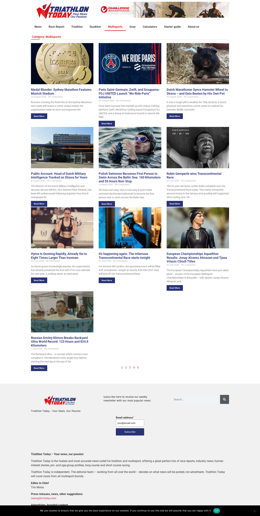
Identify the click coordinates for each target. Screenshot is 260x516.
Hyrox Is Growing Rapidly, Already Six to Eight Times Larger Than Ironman (59, 256)
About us (193, 26)
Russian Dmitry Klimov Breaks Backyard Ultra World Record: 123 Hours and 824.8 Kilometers (59, 341)
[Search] (224, 399)
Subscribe (129, 431)
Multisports (115, 26)
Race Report (56, 26)
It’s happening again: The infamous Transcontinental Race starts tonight (124, 256)
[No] (254, 510)
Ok (216, 510)
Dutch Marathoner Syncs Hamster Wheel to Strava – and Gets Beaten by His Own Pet (197, 91)
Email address (125, 417)
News (38, 26)
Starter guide (172, 26)
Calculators (150, 26)
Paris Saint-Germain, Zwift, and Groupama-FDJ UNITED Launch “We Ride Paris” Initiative (129, 93)
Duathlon (95, 26)
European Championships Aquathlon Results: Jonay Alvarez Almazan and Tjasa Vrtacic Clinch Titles (197, 257)
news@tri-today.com (43, 498)
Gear (132, 26)
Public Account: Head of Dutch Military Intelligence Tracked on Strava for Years (59, 175)
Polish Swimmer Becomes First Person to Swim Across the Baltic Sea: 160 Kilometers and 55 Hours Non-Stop (130, 177)
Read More (39, 116)
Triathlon (77, 26)
